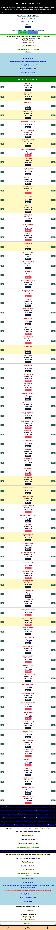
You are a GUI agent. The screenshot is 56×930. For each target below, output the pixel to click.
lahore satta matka (38, 818)
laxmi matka (8, 851)
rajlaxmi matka (33, 810)
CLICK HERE (28, 51)
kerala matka (3, 806)
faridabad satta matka (50, 817)
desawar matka (31, 807)
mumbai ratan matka (41, 851)
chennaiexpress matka (32, 808)
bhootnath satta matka (17, 818)
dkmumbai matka (7, 813)
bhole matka (35, 811)
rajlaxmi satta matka (25, 820)
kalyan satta (39, 825)
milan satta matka (46, 818)
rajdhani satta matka (16, 820)
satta (16, 824)
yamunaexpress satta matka (28, 818)
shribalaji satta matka (23, 814)
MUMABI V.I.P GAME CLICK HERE (28, 50)
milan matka (8, 810)
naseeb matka (50, 851)
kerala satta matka (46, 813)
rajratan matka (20, 810)
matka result (27, 825)
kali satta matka (15, 814)
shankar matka (10, 806)
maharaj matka (10, 807)
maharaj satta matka (18, 815)
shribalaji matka (27, 806)
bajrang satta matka (7, 822)
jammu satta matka (37, 821)
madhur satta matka (27, 815)
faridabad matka (24, 808)
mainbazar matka (22, 813)
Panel (53, 87)
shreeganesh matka (45, 807)
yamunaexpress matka (50, 808)
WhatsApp (23, 32)
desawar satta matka (45, 815)
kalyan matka (41, 811)
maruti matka (4, 807)
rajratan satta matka (7, 820)
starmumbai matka (41, 810)
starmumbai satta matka (35, 820)
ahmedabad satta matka (18, 821)
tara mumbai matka (30, 851)
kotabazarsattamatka (10, 824)
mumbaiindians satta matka (30, 817)
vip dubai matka (52, 824)
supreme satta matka (8, 821)
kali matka (22, 806)
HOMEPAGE (28, 923)
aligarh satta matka (45, 820)
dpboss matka (34, 825)
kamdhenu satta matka (28, 821)
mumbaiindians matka (8, 808)
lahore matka (3, 810)
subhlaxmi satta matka (40, 814)
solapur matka (38, 807)
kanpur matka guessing (20, 825)
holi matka (14, 810)
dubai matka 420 (44, 824)
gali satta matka (31, 814)
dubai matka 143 (4, 825)
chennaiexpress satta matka (7, 818)
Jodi (2, 87)
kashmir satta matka (16, 822)
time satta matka (48, 814)
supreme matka (7, 811)
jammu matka (30, 811)
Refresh (28, 27)
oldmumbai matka (30, 813)
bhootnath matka (41, 808)
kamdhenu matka (22, 811)
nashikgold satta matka (35, 822)
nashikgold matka (14, 813)
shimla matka (14, 851)
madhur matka (17, 807)
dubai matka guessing (28, 824)
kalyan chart (45, 825)
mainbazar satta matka (45, 822)
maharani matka (24, 807)
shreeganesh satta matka (9, 817)
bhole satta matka (45, 821)
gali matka (34, 806)
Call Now (33, 32)
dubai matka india (37, 824)
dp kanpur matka (51, 825)
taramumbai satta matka (19, 817)
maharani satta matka (36, 815)
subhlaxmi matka (40, 806)
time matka (46, 806)
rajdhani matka (26, 810)
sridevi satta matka (8, 814)
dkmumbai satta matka (25, 822)
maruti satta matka (10, 815)
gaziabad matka (17, 808)
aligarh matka (48, 810)
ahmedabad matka (15, 811)
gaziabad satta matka (41, 817)
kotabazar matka (38, 813)
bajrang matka (48, 811)
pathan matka (52, 806)
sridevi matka (16, 806)
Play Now (28, 155)
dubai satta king (20, 824)
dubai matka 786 (11, 825)
